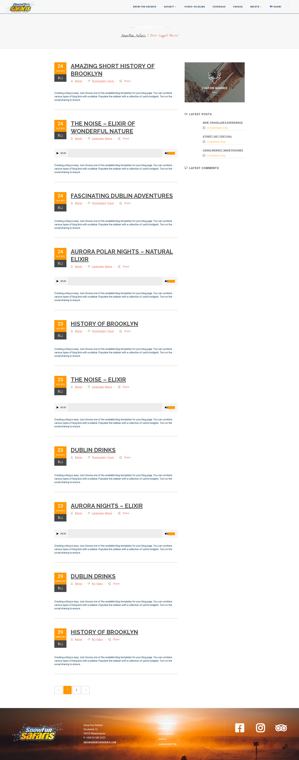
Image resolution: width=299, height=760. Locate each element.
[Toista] (57, 153)
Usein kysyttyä (167, 744)
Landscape (98, 138)
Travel (110, 81)
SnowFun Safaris (133, 35)
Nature (108, 138)
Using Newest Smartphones (223, 150)
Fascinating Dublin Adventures (122, 195)
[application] (116, 153)
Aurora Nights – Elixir (107, 505)
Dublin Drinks (93, 450)
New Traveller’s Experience (223, 122)
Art (93, 583)
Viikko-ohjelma (167, 723)
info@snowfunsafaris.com (100, 742)
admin (78, 81)
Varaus (162, 739)
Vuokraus (164, 729)
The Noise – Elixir (98, 379)
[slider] (173, 152)
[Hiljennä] (166, 153)
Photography (99, 81)
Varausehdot (166, 734)
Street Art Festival (217, 136)
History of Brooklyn (104, 323)
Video (99, 583)
